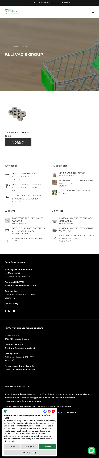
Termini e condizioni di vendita (20, 366)
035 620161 (19, 344)
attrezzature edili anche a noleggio (21, 397)
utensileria (70, 397)
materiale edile (21, 394)
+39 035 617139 (43, 3)
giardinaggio (34, 401)
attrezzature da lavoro (79, 394)
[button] (93, 12)
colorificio (21, 401)
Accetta (47, 446)
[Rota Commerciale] (13, 11)
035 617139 (19, 282)
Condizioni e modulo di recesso (20, 369)
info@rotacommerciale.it (23, 285)
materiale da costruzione (51, 397)
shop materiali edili (27, 406)
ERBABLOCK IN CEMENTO (17, 133)
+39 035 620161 (66, 3)
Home (7, 46)
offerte (68, 406)
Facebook (71, 412)
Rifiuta (12, 446)
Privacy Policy (29, 452)
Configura (30, 446)
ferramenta (10, 401)
